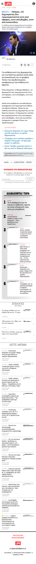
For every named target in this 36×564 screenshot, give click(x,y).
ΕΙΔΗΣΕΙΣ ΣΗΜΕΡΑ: (10, 127)
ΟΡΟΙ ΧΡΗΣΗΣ (8, 182)
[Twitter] (34, 53)
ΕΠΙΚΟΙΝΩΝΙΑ (18, 538)
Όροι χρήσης (7, 552)
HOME (3, 7)
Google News (26, 153)
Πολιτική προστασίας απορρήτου (22, 552)
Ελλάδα (14, 7)
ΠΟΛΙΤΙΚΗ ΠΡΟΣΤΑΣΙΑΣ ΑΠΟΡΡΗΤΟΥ (22, 182)
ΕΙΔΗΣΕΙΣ (9, 7)
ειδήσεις (20, 155)
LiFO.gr (17, 153)
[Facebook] (31, 53)
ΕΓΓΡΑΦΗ (29, 179)
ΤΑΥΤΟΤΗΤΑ (18, 535)
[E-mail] (28, 64)
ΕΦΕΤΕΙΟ (29, 162)
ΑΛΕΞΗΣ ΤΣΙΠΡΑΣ (19, 162)
